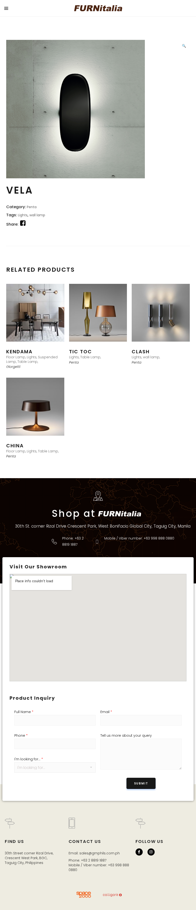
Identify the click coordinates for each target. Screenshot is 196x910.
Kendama (19, 351)
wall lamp (37, 215)
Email (106, 712)
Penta (32, 207)
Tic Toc (80, 351)
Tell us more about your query (126, 735)
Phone (21, 735)
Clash (141, 351)
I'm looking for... (28, 759)
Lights (22, 215)
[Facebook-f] (139, 852)
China (15, 445)
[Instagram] (151, 852)
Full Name (23, 712)
